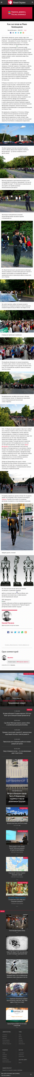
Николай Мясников (12, 30)
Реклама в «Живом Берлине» (11, 644)
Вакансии (5, 1036)
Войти (20, 1062)
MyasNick (10, 657)
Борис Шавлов (19, 852)
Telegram (5, 1056)
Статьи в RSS (6, 1060)
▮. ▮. (19, 825)
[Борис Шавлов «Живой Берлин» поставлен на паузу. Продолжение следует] (17, 706)
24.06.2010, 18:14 (6, 665)
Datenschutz (21, 1056)
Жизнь (20, 1036)
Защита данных (6, 1042)
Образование (22, 1043)
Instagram (5, 1058)
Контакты (5, 1038)
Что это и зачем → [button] (6, 1075)
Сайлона (4, 499)
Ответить (12, 665)
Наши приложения (7, 1061)
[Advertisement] (17, 640)
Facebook (5, 1054)
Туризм (20, 1038)
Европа (25, 858)
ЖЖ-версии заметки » (23, 661)
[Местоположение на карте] (17, 46)
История (25, 760)
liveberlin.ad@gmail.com (24, 644)
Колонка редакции (28, 674)
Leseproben (21, 1052)
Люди (20, 1034)
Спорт (25, 30)
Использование (6, 1040)
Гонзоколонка (23, 808)
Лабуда (2, 911)
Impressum (21, 1054)
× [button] (31, 1074)
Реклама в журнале (7, 1043)
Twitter (4, 1052)
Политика (21, 1042)
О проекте (5, 1034)
